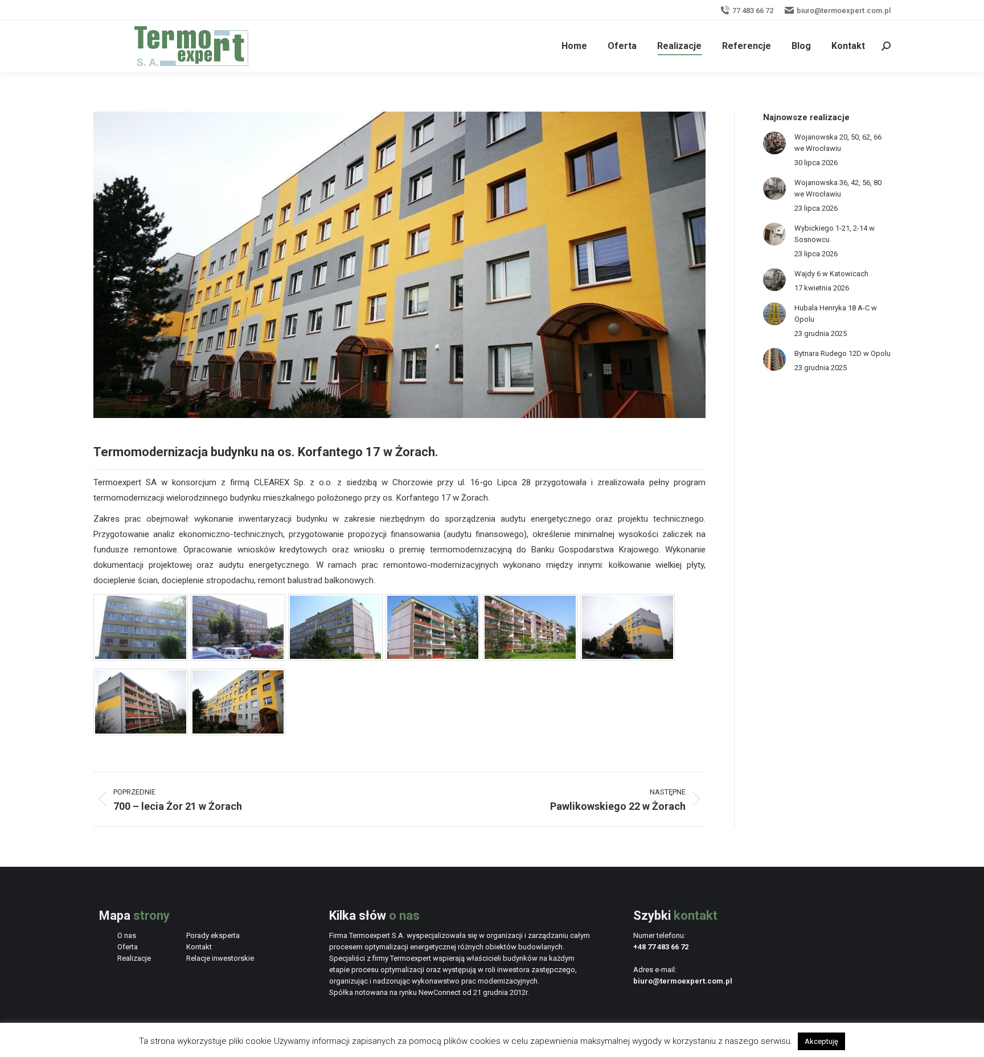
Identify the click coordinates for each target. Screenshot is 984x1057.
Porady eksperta (213, 935)
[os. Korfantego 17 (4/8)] (433, 658)
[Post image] (774, 143)
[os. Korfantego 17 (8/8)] (238, 732)
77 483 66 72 (752, 10)
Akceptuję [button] (821, 1041)
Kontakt (199, 947)
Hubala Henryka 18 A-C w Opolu (835, 313)
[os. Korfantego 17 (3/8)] (335, 658)
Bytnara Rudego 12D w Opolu (842, 353)
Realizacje (134, 958)
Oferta (127, 947)
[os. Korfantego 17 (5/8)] (530, 658)
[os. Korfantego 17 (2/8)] (238, 658)
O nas (126, 935)
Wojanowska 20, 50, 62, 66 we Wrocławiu (838, 143)
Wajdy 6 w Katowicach (831, 273)
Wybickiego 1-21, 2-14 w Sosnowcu (834, 234)
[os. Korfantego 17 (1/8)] (140, 658)
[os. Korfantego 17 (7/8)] (140, 732)
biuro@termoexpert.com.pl (844, 10)
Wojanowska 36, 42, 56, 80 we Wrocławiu (838, 188)
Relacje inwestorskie (220, 958)
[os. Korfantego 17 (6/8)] (627, 658)
